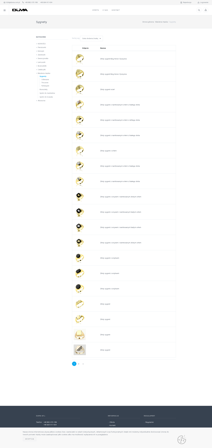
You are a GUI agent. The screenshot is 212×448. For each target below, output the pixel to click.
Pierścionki (42, 47)
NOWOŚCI (42, 44)
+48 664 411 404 (46, 2)
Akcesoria (41, 100)
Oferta (112, 422)
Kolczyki (41, 51)
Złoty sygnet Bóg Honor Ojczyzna (113, 59)
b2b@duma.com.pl (12, 2)
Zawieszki (41, 55)
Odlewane (45, 79)
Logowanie (203, 2)
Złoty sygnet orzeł (107, 89)
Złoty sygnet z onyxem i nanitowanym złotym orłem (120, 197)
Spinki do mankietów (47, 93)
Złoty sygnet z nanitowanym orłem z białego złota (120, 105)
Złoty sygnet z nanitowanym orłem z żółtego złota (120, 120)
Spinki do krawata (46, 97)
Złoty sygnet (105, 304)
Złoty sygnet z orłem (108, 151)
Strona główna (148, 22)
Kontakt (113, 425)
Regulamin (150, 422)
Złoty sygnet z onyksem (109, 258)
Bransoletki (42, 66)
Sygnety (43, 76)
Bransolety (43, 89)
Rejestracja (186, 2)
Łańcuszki (41, 62)
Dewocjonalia (43, 58)
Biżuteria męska (161, 22)
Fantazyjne (45, 86)
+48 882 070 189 (31, 2)
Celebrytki (42, 69)
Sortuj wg (76, 38)
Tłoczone (44, 82)
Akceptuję (29, 439)
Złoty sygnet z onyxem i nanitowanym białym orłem (120, 212)
